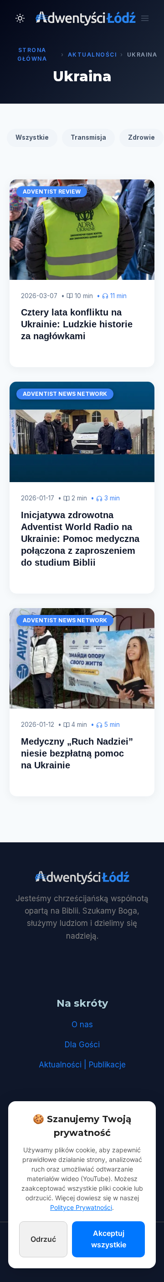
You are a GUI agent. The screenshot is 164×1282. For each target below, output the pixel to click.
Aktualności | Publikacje (82, 1064)
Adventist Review (52, 191)
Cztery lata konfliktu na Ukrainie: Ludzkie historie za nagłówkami (77, 324)
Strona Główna (32, 54)
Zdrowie (141, 137)
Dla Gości (82, 1044)
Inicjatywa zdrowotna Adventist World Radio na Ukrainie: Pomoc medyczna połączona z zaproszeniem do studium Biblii (80, 538)
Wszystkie (32, 137)
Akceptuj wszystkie (108, 1239)
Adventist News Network (65, 393)
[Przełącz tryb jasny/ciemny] (20, 18)
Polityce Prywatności (81, 1207)
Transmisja (88, 137)
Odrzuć (43, 1239)
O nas (82, 1024)
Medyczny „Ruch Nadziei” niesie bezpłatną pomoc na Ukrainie (77, 753)
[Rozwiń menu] (144, 18)
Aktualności (92, 54)
